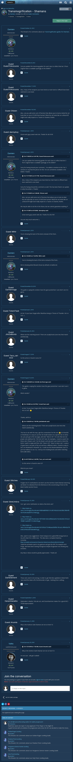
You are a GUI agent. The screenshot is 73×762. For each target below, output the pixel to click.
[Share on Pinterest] (8, 704)
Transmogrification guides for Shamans (57, 32)
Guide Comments (33, 14)
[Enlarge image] (31, 410)
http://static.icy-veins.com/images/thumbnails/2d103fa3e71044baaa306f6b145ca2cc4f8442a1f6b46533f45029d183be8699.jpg (45, 527)
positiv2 (12, 733)
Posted (27, 28)
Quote (26, 36)
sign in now (39, 680)
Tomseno (12, 724)
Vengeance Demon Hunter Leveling (18, 746)
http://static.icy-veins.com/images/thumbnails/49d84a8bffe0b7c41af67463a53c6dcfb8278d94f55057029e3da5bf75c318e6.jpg (45, 510)
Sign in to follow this (8, 8)
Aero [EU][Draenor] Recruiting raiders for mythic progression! (25, 722)
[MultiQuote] (22, 36)
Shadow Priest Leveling (14, 739)
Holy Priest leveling (13, 754)
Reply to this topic (62, 21)
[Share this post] (69, 28)
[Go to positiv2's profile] (5, 732)
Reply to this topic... (19, 688)
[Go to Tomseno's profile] (5, 722)
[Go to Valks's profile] (11, 657)
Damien (12, 14)
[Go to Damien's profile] (4, 12)
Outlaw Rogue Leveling (14, 731)
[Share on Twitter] (2, 704)
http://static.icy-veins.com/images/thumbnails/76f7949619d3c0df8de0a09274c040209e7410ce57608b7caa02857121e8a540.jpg (45, 519)
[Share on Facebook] (5, 704)
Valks (11, 644)
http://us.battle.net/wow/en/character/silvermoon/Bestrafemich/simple (42, 542)
